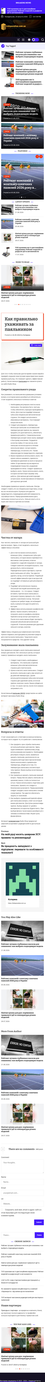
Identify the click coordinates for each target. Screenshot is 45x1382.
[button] (37, 156)
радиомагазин (14, 821)
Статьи (7, 104)
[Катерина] (22, 879)
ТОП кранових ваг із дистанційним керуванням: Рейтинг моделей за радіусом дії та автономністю (29, 83)
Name (3, 1177)
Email (3, 1188)
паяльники (23, 381)
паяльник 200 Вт (19, 693)
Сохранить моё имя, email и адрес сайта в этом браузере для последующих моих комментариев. (21, 1213)
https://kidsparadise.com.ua (17, 903)
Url (2, 1199)
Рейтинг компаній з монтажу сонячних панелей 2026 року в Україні (30, 64)
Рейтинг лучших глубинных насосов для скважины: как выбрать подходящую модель (29, 54)
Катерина (26, 335)
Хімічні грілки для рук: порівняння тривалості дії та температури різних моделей (29, 71)
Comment (5, 1157)
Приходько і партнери (9, 1310)
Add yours (39, 1149)
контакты (37, 1381)
